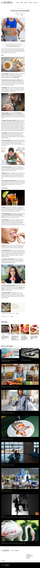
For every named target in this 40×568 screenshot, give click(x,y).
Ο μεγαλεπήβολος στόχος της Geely (26, 360)
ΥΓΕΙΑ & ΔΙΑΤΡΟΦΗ (20, 8)
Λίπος (10, 313)
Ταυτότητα (28, 558)
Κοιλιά (8, 313)
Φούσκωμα (17, 313)
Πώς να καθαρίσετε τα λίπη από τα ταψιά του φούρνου (5, 337)
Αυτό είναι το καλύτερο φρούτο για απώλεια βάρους (34, 337)
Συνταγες (17, 2)
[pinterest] (10, 316)
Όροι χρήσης (28, 554)
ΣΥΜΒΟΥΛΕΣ (3, 335)
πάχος (13, 313)
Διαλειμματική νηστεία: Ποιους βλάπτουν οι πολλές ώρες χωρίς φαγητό (10, 386)
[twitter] (12, 316)
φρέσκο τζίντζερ (16, 77)
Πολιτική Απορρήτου (29, 555)
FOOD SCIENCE (13, 335)
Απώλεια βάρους (4, 313)
